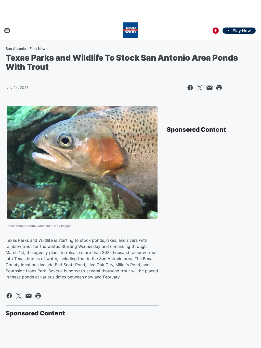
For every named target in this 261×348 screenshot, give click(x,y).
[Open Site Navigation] (7, 31)
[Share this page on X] (199, 87)
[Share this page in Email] (209, 87)
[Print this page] (219, 87)
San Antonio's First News (27, 48)
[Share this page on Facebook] (190, 87)
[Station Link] (130, 30)
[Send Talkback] (216, 31)
